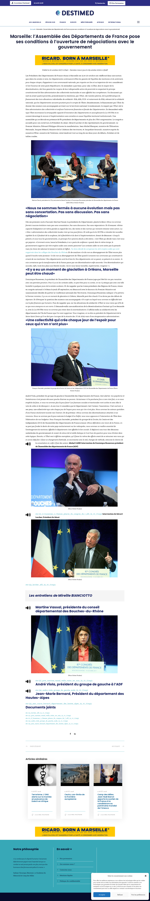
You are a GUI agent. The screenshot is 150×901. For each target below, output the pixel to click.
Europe (73, 22)
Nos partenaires (66, 858)
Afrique (100, 22)
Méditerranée (87, 22)
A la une (38, 814)
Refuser (120, 895)
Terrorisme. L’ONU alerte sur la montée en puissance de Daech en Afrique (42, 798)
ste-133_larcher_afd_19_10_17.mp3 (40, 584)
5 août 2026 (69, 791)
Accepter (102, 895)
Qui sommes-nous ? (67, 864)
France (63, 22)
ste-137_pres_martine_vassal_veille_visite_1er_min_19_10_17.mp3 (63, 680)
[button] (146, 876)
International (114, 22)
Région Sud (50, 22)
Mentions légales (66, 875)
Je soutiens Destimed (21, 3)
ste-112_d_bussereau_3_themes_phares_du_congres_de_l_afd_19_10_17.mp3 (68, 514)
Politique (45, 814)
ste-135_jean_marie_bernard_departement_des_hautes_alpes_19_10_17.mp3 (59, 703)
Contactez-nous (66, 870)
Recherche (101, 3)
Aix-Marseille (35, 22)
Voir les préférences (138, 895)
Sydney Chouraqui (19, 873)
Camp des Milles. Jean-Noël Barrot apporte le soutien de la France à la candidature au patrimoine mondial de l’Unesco (108, 801)
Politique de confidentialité (70, 881)
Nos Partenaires (118, 3)
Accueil (32, 29)
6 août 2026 (36, 791)
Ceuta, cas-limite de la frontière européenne (75, 796)
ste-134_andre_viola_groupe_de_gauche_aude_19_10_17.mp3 (61, 690)
